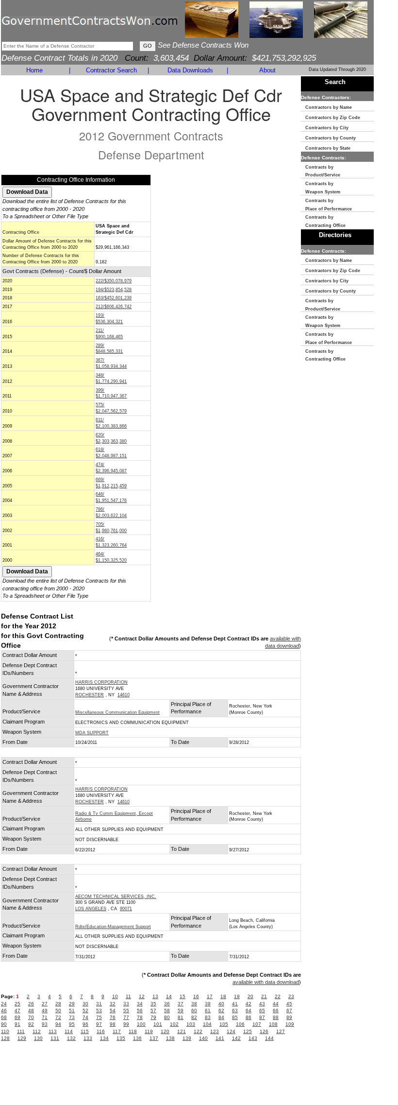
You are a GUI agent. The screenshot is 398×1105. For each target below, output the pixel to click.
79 (153, 1017)
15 (182, 996)
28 (58, 1003)
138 (170, 1038)
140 (203, 1038)
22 (278, 996)
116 (101, 1031)
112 (37, 1031)
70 (31, 1017)
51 (72, 1010)
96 (85, 1024)
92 (31, 1024)
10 (115, 996)
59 (180, 1010)
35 (153, 1003)
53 (99, 1010)
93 (45, 1024)
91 (17, 1024)
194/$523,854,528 (114, 289)
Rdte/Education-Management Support (113, 926)
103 (190, 1024)
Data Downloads (190, 70)
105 (223, 1024)
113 (53, 1031)
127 (280, 1031)
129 (21, 1038)
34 (140, 1003)
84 (221, 1017)
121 (181, 1031)
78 (140, 1017)
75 (99, 1017)
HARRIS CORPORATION (101, 682)
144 (269, 1038)
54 (113, 1010)
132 (71, 1038)
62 (221, 1010)
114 (69, 1031)
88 (276, 1017)
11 (128, 996)
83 (208, 1017)
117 (117, 1031)
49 (45, 1010)
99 (126, 1024)
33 (126, 1003)
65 (262, 1010)
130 (38, 1038)
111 (21, 1031)
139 (186, 1038)
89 (289, 1017)
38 (194, 1003)
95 (72, 1024)
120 (165, 1031)
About (267, 70)
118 (133, 1031)
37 (180, 1003)
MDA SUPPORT (92, 732)
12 (142, 996)
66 (276, 1010)
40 (221, 1003)
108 (273, 1024)
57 (153, 1010)
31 (99, 1003)
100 (141, 1024)
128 (5, 1038)
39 (208, 1003)
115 (85, 1031)
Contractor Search (111, 70)
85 (235, 1017)
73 (72, 1017)
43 (262, 1003)
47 (17, 1010)
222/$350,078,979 (114, 280)
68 (4, 1017)
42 (248, 1003)
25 (17, 1003)
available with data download (265, 982)
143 (253, 1038)
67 (289, 1010)
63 (235, 1010)
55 (126, 1010)
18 (223, 996)
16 (196, 996)
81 (180, 1017)
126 (264, 1031)
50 (58, 1010)
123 (214, 1031)
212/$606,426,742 (114, 306)
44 (276, 1003)
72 (58, 1017)
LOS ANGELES (90, 908)
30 (85, 1003)
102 (174, 1024)
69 (17, 1017)
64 (248, 1010)
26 (31, 1003)
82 (194, 1017)
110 (5, 1031)
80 (167, 1017)
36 (167, 1003)
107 (256, 1024)
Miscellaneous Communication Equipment (117, 712)
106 (240, 1024)
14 (169, 996)
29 (72, 1003)
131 (54, 1038)
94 (58, 1024)
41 (235, 1003)
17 (210, 996)
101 (157, 1024)
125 (247, 1031)
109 (289, 1024)
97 (99, 1024)
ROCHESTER (89, 694)
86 (248, 1017)
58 (167, 1010)
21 (264, 996)
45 (289, 1003)
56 (140, 1010)
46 (4, 1010)
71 (45, 1017)
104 (207, 1024)
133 (87, 1038)
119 (149, 1031)
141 (220, 1038)
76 (113, 1017)
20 (250, 996)
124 (231, 1031)
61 (208, 1010)
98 (113, 1024)
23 (291, 996)
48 (31, 1010)
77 (126, 1017)
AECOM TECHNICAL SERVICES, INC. (115, 896)
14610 (123, 694)
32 (113, 1003)
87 (262, 1017)
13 (155, 996)
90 (4, 1024)
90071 (126, 908)
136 (137, 1038)
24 (4, 1003)
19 (237, 996)
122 (198, 1031)
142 (236, 1038)
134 (104, 1038)
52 (85, 1010)
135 (120, 1038)
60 (194, 1010)
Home (34, 70)
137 (153, 1038)
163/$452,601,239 (114, 297)
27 (45, 1003)
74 (85, 1017)
